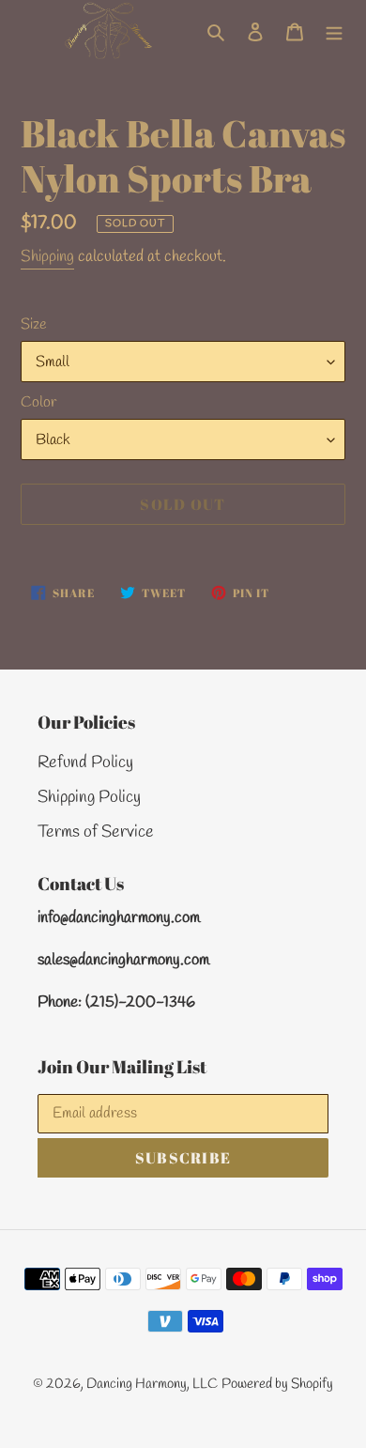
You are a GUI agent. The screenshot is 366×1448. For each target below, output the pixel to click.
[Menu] (334, 30)
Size (34, 324)
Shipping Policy (89, 797)
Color (38, 402)
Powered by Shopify (277, 1384)
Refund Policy (85, 762)
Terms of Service (96, 832)
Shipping (47, 257)
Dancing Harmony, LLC (152, 1384)
